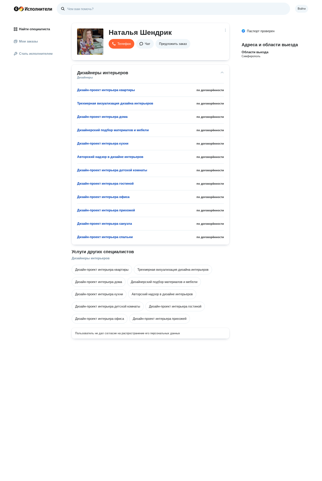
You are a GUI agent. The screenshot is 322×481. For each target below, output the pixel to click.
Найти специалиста (34, 29)
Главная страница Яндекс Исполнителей (33, 8)
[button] (121, 44)
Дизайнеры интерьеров (91, 258)
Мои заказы (28, 41)
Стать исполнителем (36, 53)
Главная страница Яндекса (16, 8)
